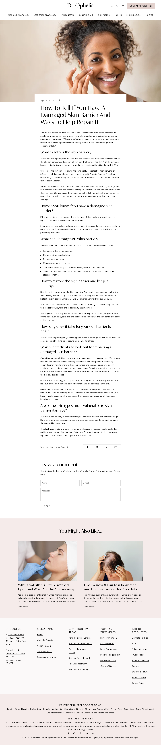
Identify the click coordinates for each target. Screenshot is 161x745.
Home (40, 634)
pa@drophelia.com (16, 634)
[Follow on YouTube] (86, 733)
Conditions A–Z (44, 646)
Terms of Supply (139, 677)
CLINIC (119, 15)
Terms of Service (112, 471)
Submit (47, 506)
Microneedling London (110, 655)
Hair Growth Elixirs (108, 660)
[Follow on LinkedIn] (93, 733)
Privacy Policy (95, 471)
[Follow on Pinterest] (80, 733)
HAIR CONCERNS (67, 15)
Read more (23, 606)
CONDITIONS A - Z (86, 15)
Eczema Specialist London (80, 643)
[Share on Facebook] (87, 447)
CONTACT (149, 15)
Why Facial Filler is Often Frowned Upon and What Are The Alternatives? (46, 587)
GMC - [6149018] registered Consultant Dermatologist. (112, 737)
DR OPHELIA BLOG (133, 15)
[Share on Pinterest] (106, 447)
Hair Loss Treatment (78, 663)
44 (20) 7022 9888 (15, 638)
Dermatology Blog (140, 638)
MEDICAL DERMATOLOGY (18, 15)
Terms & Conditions (140, 660)
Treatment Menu (44, 651)
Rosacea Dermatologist (79, 658)
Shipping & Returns (140, 671)
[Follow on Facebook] (68, 733)
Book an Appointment (47, 657)
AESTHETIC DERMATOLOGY (45, 15)
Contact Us (137, 666)
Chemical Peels (107, 643)
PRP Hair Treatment (109, 638)
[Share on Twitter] (97, 447)
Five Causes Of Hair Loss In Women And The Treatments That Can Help (110, 587)
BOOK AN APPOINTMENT (141, 6)
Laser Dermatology (109, 649)
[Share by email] (116, 447)
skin (60, 100)
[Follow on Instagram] (74, 733)
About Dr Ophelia (45, 640)
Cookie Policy (138, 683)
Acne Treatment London (80, 638)
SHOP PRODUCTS (104, 15)
